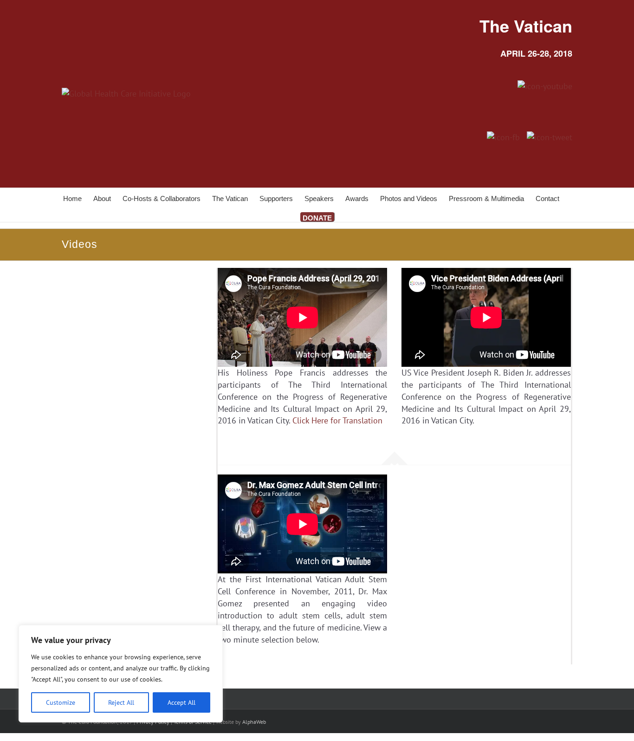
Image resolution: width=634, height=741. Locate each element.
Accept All (181, 702)
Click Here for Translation (337, 420)
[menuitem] (78, 198)
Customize (60, 702)
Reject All (121, 702)
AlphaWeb (254, 721)
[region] (121, 673)
